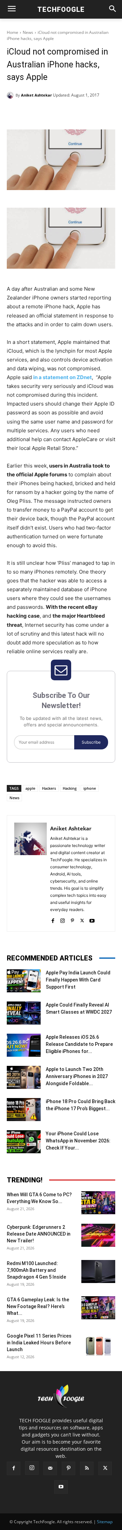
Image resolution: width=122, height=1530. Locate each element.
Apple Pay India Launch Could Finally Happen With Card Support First (78, 980)
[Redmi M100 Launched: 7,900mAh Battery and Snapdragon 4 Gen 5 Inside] (98, 1271)
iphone (89, 788)
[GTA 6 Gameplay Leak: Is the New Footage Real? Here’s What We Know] (98, 1308)
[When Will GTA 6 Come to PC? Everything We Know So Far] (98, 1203)
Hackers (49, 788)
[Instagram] (62, 919)
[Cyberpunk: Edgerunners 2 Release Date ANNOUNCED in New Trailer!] (98, 1235)
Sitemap (105, 1522)
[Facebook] (35, 112)
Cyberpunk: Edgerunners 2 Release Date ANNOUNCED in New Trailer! (38, 1233)
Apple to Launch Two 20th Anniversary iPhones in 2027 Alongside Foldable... (77, 1076)
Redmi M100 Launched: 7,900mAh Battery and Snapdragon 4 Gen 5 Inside (36, 1270)
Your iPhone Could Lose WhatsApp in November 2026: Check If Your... (78, 1141)
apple (30, 788)
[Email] (97, 112)
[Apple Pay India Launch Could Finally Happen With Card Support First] (24, 981)
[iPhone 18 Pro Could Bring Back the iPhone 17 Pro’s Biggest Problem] (24, 1109)
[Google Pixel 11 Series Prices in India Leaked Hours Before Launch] (98, 1344)
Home (12, 32)
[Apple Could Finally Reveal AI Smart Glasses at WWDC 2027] (24, 1013)
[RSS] (87, 1468)
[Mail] (50, 1468)
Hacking (70, 788)
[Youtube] (92, 919)
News (28, 32)
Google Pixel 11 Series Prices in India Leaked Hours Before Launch (39, 1342)
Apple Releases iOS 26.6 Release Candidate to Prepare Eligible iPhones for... (79, 1044)
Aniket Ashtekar (36, 95)
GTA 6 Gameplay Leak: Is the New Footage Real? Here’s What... (38, 1306)
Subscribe (91, 742)
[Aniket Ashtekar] (11, 95)
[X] (50, 112)
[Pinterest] (66, 112)
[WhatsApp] (81, 112)
